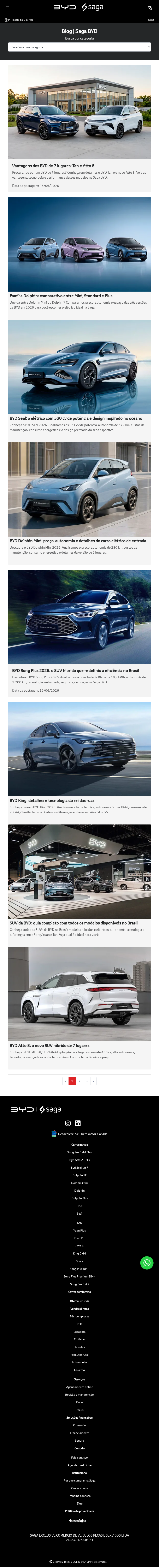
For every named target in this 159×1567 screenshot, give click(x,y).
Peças (79, 1402)
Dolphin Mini (79, 1183)
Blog (80, 1503)
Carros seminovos (79, 1292)
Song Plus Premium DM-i (79, 1276)
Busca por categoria (79, 38)
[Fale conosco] (146, 1263)
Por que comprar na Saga (79, 1480)
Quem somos (79, 1488)
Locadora (79, 1332)
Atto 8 (79, 1246)
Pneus (79, 1410)
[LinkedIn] (79, 1123)
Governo (79, 1370)
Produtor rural (80, 1355)
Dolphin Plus (79, 1198)
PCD (79, 1324)
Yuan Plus (79, 1230)
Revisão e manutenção (79, 1394)
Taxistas (80, 1347)
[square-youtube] (89, 1123)
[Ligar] (150, 8)
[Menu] (7, 7)
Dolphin (79, 1190)
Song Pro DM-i (79, 1284)
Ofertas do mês (79, 1301)
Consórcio (79, 1425)
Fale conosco (79, 1457)
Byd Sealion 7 (79, 1167)
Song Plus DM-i (79, 1269)
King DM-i (79, 1253)
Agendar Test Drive (80, 1465)
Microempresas (79, 1316)
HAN (80, 1206)
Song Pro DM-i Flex (79, 1152)
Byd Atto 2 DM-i (79, 1160)
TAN (79, 1223)
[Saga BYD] (78, 7)
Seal (79, 1213)
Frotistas (79, 1339)
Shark (79, 1261)
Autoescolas (79, 1362)
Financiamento (79, 1433)
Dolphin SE (79, 1175)
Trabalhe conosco (79, 1496)
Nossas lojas (77, 1520)
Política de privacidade (79, 1511)
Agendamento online (79, 1387)
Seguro (79, 1440)
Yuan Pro (79, 1238)
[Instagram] (70, 1123)
